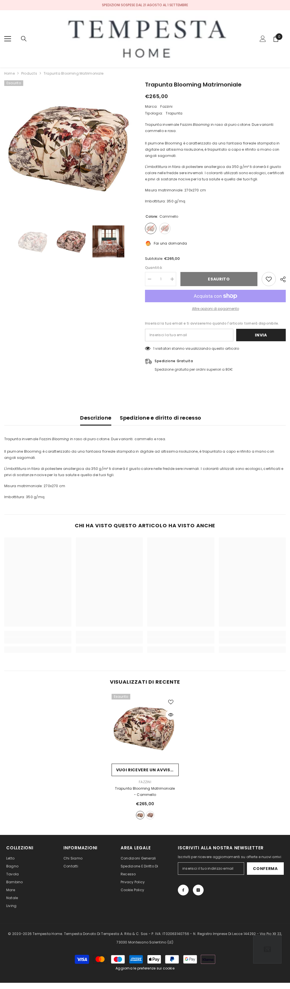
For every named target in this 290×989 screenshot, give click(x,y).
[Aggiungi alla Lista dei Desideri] (269, 279)
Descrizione (95, 417)
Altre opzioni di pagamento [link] (215, 308)
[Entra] (263, 39)
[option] (70, 146)
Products (29, 73)
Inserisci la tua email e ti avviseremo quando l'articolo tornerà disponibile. (212, 323)
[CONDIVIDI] (281, 279)
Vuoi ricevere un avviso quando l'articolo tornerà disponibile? (147, 770)
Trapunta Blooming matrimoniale (145, 791)
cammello (140, 815)
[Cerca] (23, 38)
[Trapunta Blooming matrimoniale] (145, 727)
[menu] (7, 38)
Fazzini (166, 106)
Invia (261, 335)
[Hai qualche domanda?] (267, 949)
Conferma (265, 868)
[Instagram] (198, 890)
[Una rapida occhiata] (171, 715)
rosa (150, 815)
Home (9, 73)
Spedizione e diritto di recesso (160, 417)
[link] (37, 640)
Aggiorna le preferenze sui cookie (145, 968)
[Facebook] (183, 890)
